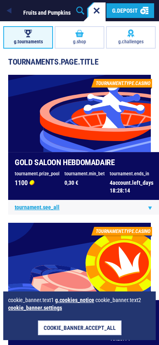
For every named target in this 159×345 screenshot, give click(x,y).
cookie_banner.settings (35, 308)
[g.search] (80, 10)
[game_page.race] (96, 10)
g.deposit (125, 10)
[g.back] (10, 10)
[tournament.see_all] (150, 207)
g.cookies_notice (74, 300)
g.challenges (131, 42)
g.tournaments (28, 42)
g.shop (79, 42)
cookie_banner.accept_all (80, 328)
